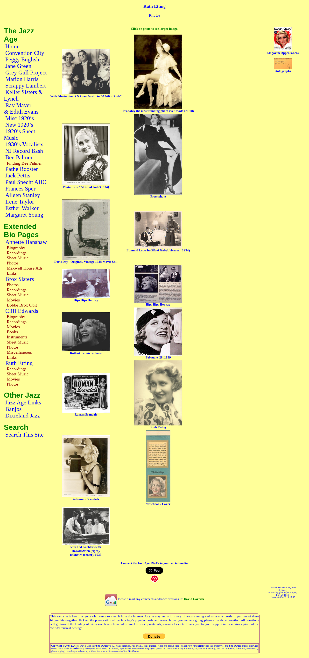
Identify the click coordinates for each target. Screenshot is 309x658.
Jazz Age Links (23, 402)
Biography (16, 247)
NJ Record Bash (24, 151)
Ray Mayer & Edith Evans (21, 108)
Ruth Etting (19, 363)
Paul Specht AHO (26, 182)
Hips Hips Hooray (86, 300)
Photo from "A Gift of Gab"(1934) (86, 187)
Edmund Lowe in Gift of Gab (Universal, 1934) (158, 250)
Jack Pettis (17, 175)
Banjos (13, 409)
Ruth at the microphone (86, 353)
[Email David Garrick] (111, 599)
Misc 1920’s (19, 118)
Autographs (283, 71)
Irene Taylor (19, 201)
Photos (13, 263)
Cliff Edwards (21, 311)
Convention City (24, 53)
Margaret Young (24, 215)
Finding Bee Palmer (24, 163)
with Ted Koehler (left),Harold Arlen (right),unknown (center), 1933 (86, 550)
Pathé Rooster (21, 169)
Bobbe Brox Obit (22, 305)
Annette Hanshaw (26, 242)
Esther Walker (22, 208)
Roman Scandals (86, 414)
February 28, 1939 (158, 357)
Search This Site (24, 434)
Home (12, 46)
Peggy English (22, 59)
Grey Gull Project (26, 72)
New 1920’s (19, 125)
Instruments (17, 337)
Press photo (158, 196)
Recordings (17, 252)
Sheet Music (17, 258)
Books (12, 331)
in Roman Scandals (86, 499)
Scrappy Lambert (25, 85)
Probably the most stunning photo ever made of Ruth (158, 111)
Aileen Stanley (22, 195)
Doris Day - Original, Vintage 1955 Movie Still (86, 261)
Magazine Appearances (283, 53)
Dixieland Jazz (22, 415)
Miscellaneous (19, 352)
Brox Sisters (19, 279)
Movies (13, 300)
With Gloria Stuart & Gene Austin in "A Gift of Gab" (86, 96)
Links (12, 273)
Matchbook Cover (158, 504)
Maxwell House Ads (24, 268)
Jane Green (18, 66)
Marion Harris (21, 79)
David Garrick (194, 599)
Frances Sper (20, 188)
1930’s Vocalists (24, 144)
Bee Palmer (19, 157)
